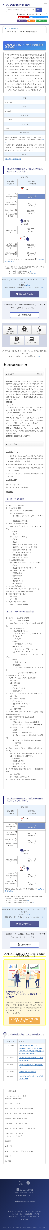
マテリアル (8, 159)
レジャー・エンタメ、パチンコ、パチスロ (19, 1151)
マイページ (22, 21)
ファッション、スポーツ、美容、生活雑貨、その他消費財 (16, 1097)
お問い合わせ (42, 21)
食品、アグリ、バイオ (12, 1103)
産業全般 (8, 1156)
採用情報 (25, 1219)
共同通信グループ (35, 1216)
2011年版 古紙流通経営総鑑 (27, 1072)
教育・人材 (9, 1146)
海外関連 (8, 1161)
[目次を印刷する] (25, 330)
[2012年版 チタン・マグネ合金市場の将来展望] (39, 330)
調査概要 (25, 374)
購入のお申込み (25, 294)
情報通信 (8, 1141)
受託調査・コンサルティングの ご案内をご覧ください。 (24, 1020)
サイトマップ (42, 14)
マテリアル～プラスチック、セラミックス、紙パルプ (14, 1135)
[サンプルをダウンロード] (17, 340)
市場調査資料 (13, 28)
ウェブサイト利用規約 (34, 1211)
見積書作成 (26, 315)
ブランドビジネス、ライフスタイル (17, 1123)
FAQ (24, 1216)
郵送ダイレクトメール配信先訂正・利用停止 (25, 1214)
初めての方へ (24, 17)
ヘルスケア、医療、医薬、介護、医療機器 (19, 1113)
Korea (31, 14)
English (22, 14)
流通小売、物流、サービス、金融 (16, 1118)
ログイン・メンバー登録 (39, 17)
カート (32, 21)
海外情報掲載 (17, 159)
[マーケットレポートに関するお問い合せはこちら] (10, 330)
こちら (29, 271)
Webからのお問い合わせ (26, 1201)
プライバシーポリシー (16, 1211)
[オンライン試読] (32, 340)
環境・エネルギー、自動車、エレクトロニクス (20, 1128)
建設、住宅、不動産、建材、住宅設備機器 (19, 1108)
